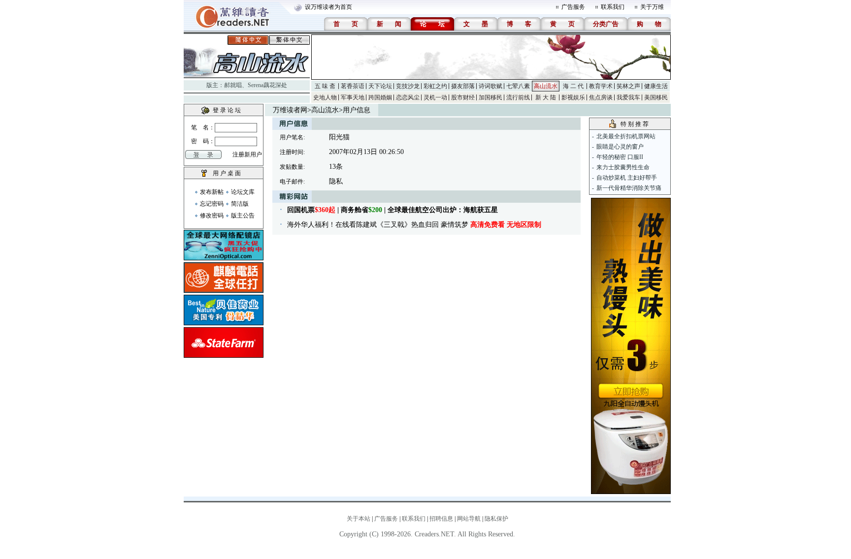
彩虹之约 (435, 86)
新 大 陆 (545, 97)
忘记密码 (212, 203)
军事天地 (352, 97)
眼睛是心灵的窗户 (620, 146)
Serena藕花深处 (267, 85)
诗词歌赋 (490, 86)
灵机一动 (435, 97)
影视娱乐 (573, 97)
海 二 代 (573, 86)
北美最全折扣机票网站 (625, 136)
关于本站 (358, 518)
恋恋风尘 (408, 97)
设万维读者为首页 (328, 6)
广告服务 (573, 6)
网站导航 (469, 518)
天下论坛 (380, 86)
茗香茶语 (352, 86)
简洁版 (240, 203)
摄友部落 (463, 86)
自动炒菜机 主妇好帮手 (626, 177)
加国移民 (490, 97)
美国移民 (656, 97)
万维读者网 (290, 110)
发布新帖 (212, 191)
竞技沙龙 (408, 86)
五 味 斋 (325, 86)
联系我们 (612, 6)
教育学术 (601, 86)
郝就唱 (233, 85)
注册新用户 (247, 154)
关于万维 (652, 6)
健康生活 (656, 86)
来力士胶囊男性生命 (623, 167)
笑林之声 (628, 86)
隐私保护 (496, 518)
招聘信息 (441, 518)
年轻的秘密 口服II (619, 157)
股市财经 (463, 97)
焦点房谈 (601, 97)
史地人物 (325, 97)
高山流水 (545, 86)
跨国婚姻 (380, 97)
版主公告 (243, 215)
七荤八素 (518, 86)
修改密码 (212, 215)
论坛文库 (243, 191)
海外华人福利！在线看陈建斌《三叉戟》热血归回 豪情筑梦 (414, 224)
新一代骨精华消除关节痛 (628, 188)
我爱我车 (628, 97)
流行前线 (518, 97)
